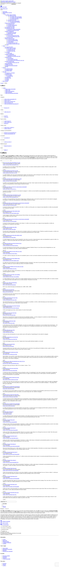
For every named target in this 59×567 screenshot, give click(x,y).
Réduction (5, 550)
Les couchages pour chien (10, 27)
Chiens (4, 13)
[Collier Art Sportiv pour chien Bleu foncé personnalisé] (10, 436)
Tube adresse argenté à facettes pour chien (10, 379)
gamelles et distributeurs (9, 31)
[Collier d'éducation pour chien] (9, 330)
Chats (4, 45)
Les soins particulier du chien (12, 40)
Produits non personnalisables (10, 132)
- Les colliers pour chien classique (16, 17)
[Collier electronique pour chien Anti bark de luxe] (12, 243)
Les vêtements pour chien (9, 28)
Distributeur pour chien (11, 33)
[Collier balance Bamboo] (8, 411)
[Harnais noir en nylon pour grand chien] (10, 368)
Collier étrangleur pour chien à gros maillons (11, 276)
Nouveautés (5, 11)
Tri (0, 160)
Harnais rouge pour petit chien (8, 346)
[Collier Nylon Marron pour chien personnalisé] (9, 444)
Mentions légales (6, 541)
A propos (4, 543)
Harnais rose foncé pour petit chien (9, 314)
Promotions (5, 556)
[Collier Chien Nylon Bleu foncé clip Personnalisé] (11, 492)
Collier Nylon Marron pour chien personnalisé (11, 446)
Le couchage (7, 52)
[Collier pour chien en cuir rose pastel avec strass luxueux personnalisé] (16, 219)
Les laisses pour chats (11, 51)
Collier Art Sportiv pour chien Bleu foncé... (10, 438)
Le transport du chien (9, 34)
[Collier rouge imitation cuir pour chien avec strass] (12, 251)
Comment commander (5, 521)
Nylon (6, 117)
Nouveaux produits (6, 555)
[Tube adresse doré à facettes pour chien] (10, 352)
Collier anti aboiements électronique (11, 93)
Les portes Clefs (8, 78)
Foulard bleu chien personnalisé (8, 388)
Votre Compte (5, 548)
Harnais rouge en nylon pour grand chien (10, 396)
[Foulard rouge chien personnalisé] (11, 403)
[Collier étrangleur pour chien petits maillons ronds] (12, 235)
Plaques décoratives (8, 63)
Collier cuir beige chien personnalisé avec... (11, 197)
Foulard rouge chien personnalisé (9, 405)
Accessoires (7, 137)
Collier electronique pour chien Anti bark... (10, 245)
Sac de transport (10, 58)
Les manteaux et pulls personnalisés (13, 29)
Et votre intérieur (10, 41)
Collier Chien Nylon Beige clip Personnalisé (11, 486)
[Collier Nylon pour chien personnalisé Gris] (9, 460)
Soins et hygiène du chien (9, 38)
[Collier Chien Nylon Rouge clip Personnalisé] (10, 476)
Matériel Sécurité (8, 145)
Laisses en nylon (7, 141)
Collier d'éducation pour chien (8, 332)
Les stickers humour (8, 69)
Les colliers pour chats (11, 48)
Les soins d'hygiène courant (12, 39)
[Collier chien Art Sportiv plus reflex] (10, 227)
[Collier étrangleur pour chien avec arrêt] (10, 170)
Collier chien (7, 111)
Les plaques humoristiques (12, 25)
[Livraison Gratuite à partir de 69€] (6, 0)
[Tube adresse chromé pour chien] (9, 320)
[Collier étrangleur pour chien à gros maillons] (11, 274)
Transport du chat (8, 57)
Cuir (5, 115)
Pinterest (4, 564)
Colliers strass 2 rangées (9, 127)
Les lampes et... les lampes (10, 72)
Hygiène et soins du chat (9, 61)
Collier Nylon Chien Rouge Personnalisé (10, 430)
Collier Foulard (7, 121)
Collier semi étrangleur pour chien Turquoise (11, 307)
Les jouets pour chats (9, 46)
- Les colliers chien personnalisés (16, 16)
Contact (4, 539)
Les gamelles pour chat (11, 55)
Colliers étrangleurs (8, 92)
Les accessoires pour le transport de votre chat (15, 60)
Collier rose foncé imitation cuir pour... (10, 268)
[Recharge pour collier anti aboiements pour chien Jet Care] (14, 361)
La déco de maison (8, 74)
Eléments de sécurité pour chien (13, 30)
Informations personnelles (7, 549)
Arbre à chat (9, 53)
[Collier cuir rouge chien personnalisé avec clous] (11, 162)
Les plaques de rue (10, 24)
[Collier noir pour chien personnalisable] (9, 419)
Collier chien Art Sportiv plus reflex (9, 229)
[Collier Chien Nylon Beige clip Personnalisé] (10, 484)
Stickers (4, 67)
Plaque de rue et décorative (10, 23)
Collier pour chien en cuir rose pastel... (10, 221)
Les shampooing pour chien (12, 42)
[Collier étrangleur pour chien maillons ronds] (11, 258)
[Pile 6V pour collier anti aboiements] (10, 282)
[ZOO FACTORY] (8, 1)
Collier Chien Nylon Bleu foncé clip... (10, 494)
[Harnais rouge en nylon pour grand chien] (11, 394)
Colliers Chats (7, 90)
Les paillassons (10, 75)
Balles (6, 149)
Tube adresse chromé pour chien (9, 323)
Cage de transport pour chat (12, 59)
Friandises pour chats (9, 64)
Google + (4, 565)
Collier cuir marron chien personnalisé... (10, 180)
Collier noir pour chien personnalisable (10, 421)
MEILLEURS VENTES (7, 12)
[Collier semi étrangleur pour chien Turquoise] (11, 305)
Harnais (6, 123)
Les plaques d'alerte (11, 26)
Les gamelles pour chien (11, 32)
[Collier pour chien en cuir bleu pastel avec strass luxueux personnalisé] (16, 203)
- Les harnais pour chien (11, 19)
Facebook (4, 563)
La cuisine (7, 80)
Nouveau (6, 107)
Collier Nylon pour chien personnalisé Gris (10, 462)
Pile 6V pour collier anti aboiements (9, 284)
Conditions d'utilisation (7, 542)
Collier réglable (7, 122)
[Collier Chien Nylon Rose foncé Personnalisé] (10, 452)
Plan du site (5, 540)
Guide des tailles (4, 523)
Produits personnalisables (9, 133)
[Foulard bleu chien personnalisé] (11, 386)
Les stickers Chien (8, 70)
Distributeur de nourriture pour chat (13, 56)
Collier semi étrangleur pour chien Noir (10, 339)
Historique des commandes (8, 551)
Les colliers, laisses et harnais (10, 14)
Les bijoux (7, 79)
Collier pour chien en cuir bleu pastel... (10, 205)
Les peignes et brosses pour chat (13, 62)
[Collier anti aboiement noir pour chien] (10, 297)
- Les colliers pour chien (11, 15)
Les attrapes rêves (8, 73)
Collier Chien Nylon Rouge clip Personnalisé (11, 478)
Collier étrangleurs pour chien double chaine (11, 213)
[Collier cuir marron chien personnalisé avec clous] (12, 178)
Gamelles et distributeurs (9, 54)
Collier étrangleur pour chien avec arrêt (10, 172)
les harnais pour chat (11, 50)
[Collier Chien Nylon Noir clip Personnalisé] (9, 468)
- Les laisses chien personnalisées (13, 20)
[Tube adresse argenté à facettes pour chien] (11, 377)
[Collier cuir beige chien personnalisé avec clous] (12, 194)
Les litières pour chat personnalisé (11, 65)
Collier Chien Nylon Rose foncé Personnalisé (11, 454)
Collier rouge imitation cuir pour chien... (10, 253)
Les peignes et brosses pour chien (13, 43)
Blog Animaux (5, 81)
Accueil (1, 83)
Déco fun (4, 71)
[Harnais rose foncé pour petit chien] (9, 312)
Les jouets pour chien (9, 37)
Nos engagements (4, 524)
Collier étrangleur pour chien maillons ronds (11, 260)
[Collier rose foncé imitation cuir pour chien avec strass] (13, 266)
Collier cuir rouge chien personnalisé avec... (11, 164)
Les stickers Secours (8, 68)
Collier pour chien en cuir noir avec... (9, 188)
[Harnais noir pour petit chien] (8, 289)
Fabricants (5, 557)
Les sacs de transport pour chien (13, 35)
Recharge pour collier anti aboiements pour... (11, 363)
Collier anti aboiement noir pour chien (10, 299)
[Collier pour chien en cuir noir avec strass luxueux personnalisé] (15, 186)
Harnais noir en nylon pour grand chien (10, 370)
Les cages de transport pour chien (13, 36)
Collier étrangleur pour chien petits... (9, 237)
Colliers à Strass (7, 128)
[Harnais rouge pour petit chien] (9, 344)
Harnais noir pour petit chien (8, 291)
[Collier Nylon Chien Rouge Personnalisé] (9, 427)
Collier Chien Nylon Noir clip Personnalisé (10, 470)
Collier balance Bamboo (7, 413)
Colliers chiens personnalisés (10, 89)
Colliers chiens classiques (9, 91)
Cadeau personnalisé (6, 558)
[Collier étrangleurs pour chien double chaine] (11, 211)
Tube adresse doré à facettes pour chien (10, 354)
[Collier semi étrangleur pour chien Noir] (10, 337)
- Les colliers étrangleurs (14, 18)
